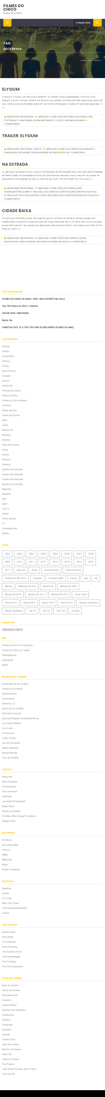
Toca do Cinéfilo (10, 757)
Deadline (6, 888)
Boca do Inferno (10, 985)
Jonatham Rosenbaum (14, 801)
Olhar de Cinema (10, 445)
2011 (31, 562)
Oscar (5, 449)
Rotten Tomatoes (11, 869)
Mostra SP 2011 (36, 594)
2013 (60, 116)
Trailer (28, 149)
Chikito (5, 351)
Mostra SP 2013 (59, 594)
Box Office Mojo (10, 845)
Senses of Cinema (11, 811)
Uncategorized (9, 528)
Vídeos (37, 149)
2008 (91, 553)
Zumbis (76, 610)
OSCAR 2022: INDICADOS (15, 313)
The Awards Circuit (12, 951)
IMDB (5, 855)
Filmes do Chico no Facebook (17, 645)
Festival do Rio (10, 395)
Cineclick (6, 1000)
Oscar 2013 (48, 602)
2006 (67, 553)
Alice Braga (70, 116)
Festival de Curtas (11, 390)
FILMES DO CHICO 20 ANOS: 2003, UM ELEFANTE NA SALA (33, 299)
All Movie (7, 840)
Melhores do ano (27, 586)
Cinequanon (8, 1015)
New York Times (10, 903)
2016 (91, 562)
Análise (6, 346)
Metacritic (7, 859)
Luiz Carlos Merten (11, 723)
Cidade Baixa (16, 211)
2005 (61, 238)
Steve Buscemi (48, 195)
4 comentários (78, 241)
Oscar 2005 (81, 594)
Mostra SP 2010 (13, 594)
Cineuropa (7, 1024)
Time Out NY (8, 1074)
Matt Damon (20, 120)
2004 (43, 553)
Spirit (5, 504)
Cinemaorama (9, 693)
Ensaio (5, 381)
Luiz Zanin (7, 728)
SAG (4, 499)
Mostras (6, 435)
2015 (79, 562)
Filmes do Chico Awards (14, 400)
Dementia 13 (8, 703)
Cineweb (6, 1029)
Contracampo (9, 786)
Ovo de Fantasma (11, 743)
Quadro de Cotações (12, 469)
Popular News (84, 23)
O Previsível (8, 733)
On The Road (21, 195)
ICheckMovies (9, 655)
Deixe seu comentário (72, 152)
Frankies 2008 (56, 578)
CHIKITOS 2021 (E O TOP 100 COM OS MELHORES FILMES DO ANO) (38, 327)
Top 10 (5, 508)
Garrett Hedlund (33, 191)
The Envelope (9, 961)
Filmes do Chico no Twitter (16, 650)
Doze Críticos (9, 371)
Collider (6, 1034)
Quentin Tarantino (88, 602)
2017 (7, 570)
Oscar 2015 (66, 602)
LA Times (7, 898)
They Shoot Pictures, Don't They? (19, 1069)
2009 (7, 562)
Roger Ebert (8, 806)
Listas (5, 425)
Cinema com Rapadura (14, 1010)
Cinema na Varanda (12, 689)
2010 (19, 562)
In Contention (9, 942)
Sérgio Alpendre (10, 748)
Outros (5, 454)
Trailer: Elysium (20, 136)
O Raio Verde (8, 738)
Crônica (6, 361)
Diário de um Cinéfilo (13, 708)
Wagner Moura (74, 120)
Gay (86, 578)
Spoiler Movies (9, 753)
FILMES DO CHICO (13, 7)
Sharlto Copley (55, 120)
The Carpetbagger (11, 956)
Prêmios (6, 464)
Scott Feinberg (9, 947)
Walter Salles (87, 195)
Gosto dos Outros (11, 415)
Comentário (8, 356)
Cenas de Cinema (11, 990)
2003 (31, 553)
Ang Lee (21, 570)
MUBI (5, 665)
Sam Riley (35, 195)
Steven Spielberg (13, 610)
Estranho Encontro (11, 713)
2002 (19, 553)
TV (3, 523)
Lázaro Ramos (19, 241)
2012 (60, 188)
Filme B (6, 850)
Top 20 (46, 610)
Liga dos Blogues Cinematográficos (20, 718)
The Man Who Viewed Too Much (19, 816)
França (73, 578)
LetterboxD (7, 660)
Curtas (5, 366)
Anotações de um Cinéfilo (15, 684)
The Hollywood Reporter (14, 908)
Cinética (6, 1020)
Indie (4, 420)
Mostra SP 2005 (68, 586)
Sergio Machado (38, 241)
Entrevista (7, 385)
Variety (5, 913)
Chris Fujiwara (9, 781)
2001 (7, 553)
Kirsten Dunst (68, 191)
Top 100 (60, 610)
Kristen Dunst (85, 191)
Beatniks (17, 191)
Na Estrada (15, 164)
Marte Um (7, 320)
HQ (96, 578)
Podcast (6, 459)
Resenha (28, 116)
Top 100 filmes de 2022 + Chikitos (20, 306)
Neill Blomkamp (36, 120)
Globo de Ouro (9, 410)
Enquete (6, 376)
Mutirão (6, 440)
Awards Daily (9, 932)
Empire (5, 893)
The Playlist (8, 1064)
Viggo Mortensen (68, 195)
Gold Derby (7, 937)
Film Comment (9, 791)
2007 (79, 553)
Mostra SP (7, 430)
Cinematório (8, 698)
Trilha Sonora (9, 518)
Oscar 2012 (29, 602)
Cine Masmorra (10, 995)
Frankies (6, 405)
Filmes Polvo (8, 1039)
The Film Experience (12, 966)
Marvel (8, 586)
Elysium (11, 89)
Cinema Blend (9, 1005)
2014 (67, 562)
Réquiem (6, 489)
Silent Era (7, 1054)
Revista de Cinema (11, 1049)
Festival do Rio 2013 (15, 578)
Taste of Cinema (10, 1059)
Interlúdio (7, 796)
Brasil (35, 570)
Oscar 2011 (11, 602)
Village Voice (9, 821)
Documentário (51, 570)
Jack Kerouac (51, 191)
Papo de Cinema (10, 1044)
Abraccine (7, 776)
